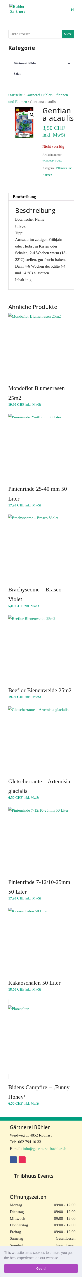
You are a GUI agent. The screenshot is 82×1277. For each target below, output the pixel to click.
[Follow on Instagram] (22, 1159)
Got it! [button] (41, 1268)
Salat (17, 73)
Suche (68, 34)
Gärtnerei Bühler (39, 95)
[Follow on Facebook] (13, 1159)
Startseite (15, 95)
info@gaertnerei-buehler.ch (44, 1148)
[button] (60, 1258)
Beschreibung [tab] (24, 196)
